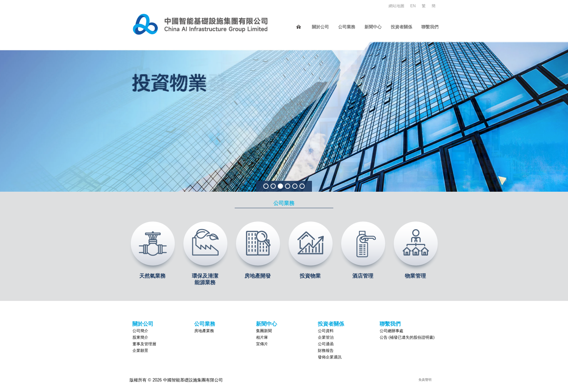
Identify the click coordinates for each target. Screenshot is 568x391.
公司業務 (346, 26)
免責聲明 (425, 379)
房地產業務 (204, 331)
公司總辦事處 (391, 331)
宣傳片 (262, 344)
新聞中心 (373, 26)
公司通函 (326, 344)
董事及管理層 (144, 344)
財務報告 (326, 350)
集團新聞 (264, 331)
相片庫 (262, 337)
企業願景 (140, 350)
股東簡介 (140, 337)
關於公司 (320, 26)
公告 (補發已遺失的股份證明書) (407, 337)
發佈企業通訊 (330, 357)
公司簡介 (140, 331)
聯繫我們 (429, 26)
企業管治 (326, 337)
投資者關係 (401, 26)
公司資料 (326, 331)
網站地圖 (396, 6)
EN (413, 6)
